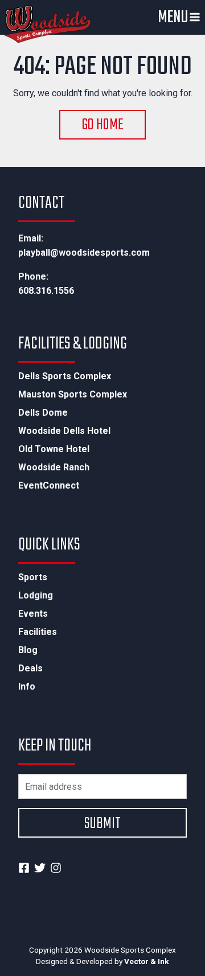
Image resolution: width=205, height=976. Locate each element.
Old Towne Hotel (53, 449)
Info (26, 686)
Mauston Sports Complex (72, 394)
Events (33, 613)
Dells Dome (43, 412)
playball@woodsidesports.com (84, 252)
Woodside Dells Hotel (64, 431)
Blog (28, 650)
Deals (30, 668)
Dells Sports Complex (64, 376)
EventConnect (48, 485)
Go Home (103, 125)
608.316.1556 (46, 290)
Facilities (37, 632)
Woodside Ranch (53, 467)
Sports (32, 577)
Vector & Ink (146, 961)
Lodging (35, 595)
